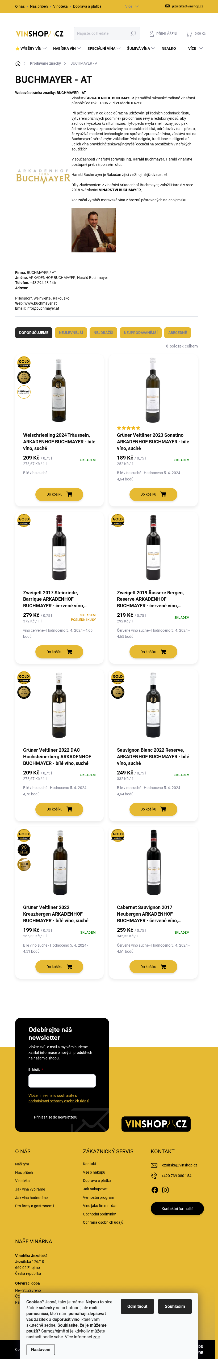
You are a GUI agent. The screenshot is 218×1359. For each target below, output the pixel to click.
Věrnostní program (98, 1197)
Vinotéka (60, 6)
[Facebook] (155, 1189)
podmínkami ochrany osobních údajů (58, 1101)
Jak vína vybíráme (30, 1189)
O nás (20, 6)
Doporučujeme (33, 333)
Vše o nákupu (94, 1172)
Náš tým (22, 1164)
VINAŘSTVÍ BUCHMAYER (120, 190)
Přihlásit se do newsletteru (55, 1117)
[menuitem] (31, 48)
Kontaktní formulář (177, 1208)
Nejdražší (103, 333)
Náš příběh (39, 6)
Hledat (133, 33)
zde (96, 1336)
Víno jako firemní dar (100, 1206)
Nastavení (40, 1349)
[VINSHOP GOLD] (59, 550)
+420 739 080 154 (176, 1176)
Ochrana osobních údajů (103, 1222)
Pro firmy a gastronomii (34, 1206)
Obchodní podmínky (99, 1214)
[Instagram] (165, 1189)
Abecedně (177, 333)
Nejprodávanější (141, 333)
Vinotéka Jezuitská (31, 1256)
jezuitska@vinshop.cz (179, 1165)
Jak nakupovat (95, 1189)
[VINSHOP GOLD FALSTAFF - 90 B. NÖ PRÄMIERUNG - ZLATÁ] (59, 865)
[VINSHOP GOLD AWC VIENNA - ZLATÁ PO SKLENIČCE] (59, 392)
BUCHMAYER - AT (71, 93)
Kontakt (89, 1164)
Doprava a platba (87, 6)
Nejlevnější (71, 333)
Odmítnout (137, 1306)
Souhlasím (175, 1306)
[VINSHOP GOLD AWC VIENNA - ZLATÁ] (59, 707)
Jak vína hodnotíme (31, 1198)
